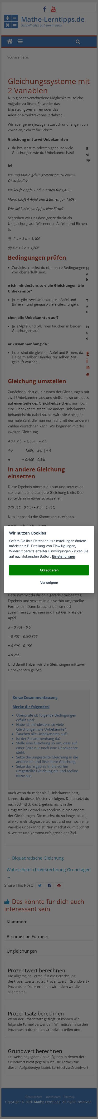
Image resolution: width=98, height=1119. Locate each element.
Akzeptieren (49, 570)
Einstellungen (63, 556)
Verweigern (49, 582)
